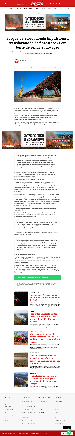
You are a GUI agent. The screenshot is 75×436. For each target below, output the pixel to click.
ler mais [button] (45, 433)
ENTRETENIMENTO (28, 8)
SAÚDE (50, 8)
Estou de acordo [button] (67, 433)
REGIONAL (11, 8)
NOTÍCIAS (19, 8)
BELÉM (43, 8)
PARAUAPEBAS (58, 8)
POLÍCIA (67, 8)
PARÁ (37, 8)
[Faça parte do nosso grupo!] (69, 432)
